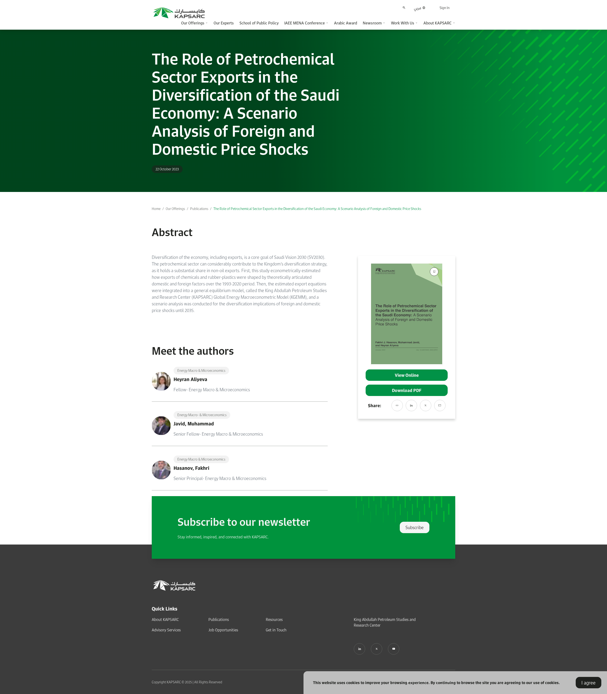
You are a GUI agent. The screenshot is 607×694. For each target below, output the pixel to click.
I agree (588, 682)
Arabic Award (345, 23)
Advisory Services (166, 629)
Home (156, 208)
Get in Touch (276, 629)
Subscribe (414, 527)
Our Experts (224, 23)
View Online (407, 375)
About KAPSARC (165, 619)
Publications (199, 208)
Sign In (445, 8)
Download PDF (406, 390)
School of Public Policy (259, 23)
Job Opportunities (223, 629)
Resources (274, 619)
